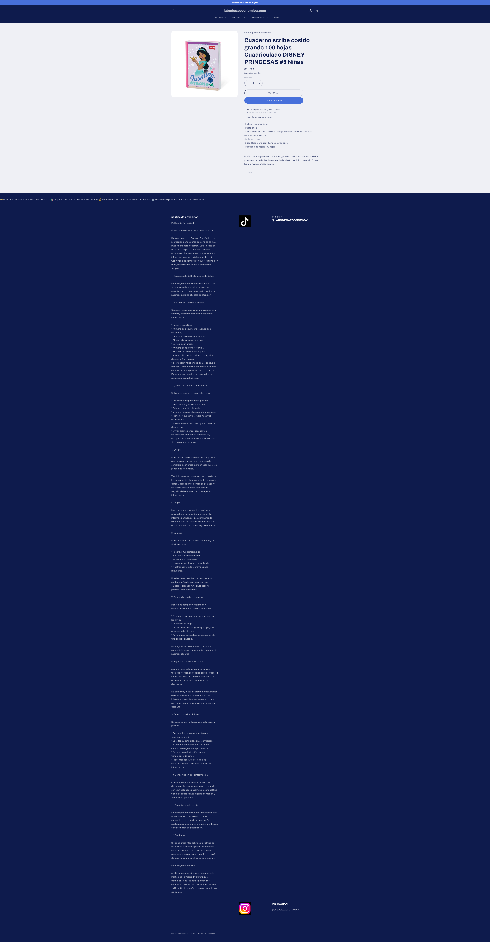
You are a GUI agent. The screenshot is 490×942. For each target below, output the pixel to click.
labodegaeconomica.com (187, 933)
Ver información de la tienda (260, 117)
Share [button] (249, 172)
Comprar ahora (274, 100)
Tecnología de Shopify (206, 933)
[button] (174, 11)
